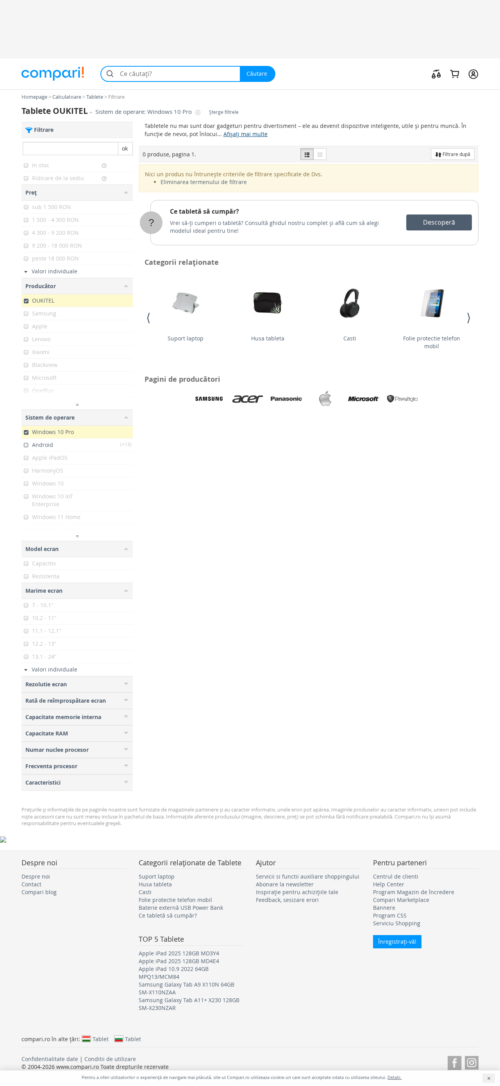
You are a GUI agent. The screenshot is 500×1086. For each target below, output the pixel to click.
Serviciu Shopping (396, 923)
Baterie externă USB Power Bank (181, 907)
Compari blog (39, 892)
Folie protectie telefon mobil (431, 342)
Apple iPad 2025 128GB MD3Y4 (179, 953)
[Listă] (307, 154)
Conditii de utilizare (110, 1059)
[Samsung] (209, 399)
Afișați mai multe (245, 134)
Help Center (388, 884)
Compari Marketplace (401, 900)
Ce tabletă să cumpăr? (204, 211)
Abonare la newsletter (285, 884)
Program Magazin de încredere (413, 892)
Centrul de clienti (395, 876)
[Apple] (325, 399)
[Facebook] (454, 1061)
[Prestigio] (402, 399)
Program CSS (390, 915)
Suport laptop (186, 338)
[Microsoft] (363, 399)
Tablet (101, 1038)
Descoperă (439, 222)
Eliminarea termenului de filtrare (204, 182)
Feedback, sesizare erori (287, 900)
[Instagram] (472, 1061)
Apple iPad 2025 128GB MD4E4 (179, 961)
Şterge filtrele (224, 112)
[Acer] (247, 399)
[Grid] (320, 154)
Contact (31, 884)
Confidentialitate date (49, 1059)
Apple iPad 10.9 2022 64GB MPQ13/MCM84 (174, 972)
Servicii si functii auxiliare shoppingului (307, 876)
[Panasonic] (286, 399)
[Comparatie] (436, 73)
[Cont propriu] (473, 73)
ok (125, 148)
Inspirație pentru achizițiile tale (297, 892)
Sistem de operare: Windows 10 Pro (144, 111)
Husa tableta (267, 338)
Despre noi (35, 876)
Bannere (384, 907)
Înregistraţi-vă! (397, 941)
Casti (349, 338)
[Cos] (454, 73)
